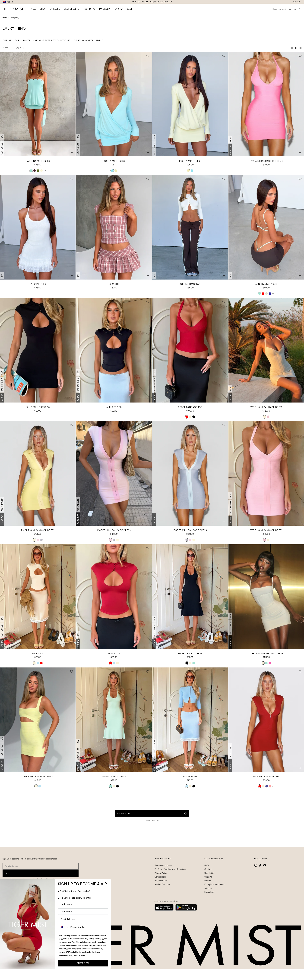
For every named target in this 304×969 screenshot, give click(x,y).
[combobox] (64, 927)
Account (297, 1)
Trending (89, 9)
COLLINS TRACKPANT (190, 284)
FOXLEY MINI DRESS (114, 161)
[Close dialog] (106, 883)
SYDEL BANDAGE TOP (190, 407)
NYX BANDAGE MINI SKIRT (266, 776)
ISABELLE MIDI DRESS (190, 653)
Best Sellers (71, 9)
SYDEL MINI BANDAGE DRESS (266, 407)
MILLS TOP (38, 653)
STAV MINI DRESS (266, 899)
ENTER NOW (83, 963)
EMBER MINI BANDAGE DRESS (37, 530)
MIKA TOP (114, 284)
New (33, 9)
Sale (130, 9)
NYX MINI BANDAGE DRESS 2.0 (266, 161)
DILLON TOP (190, 899)
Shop (43, 9)
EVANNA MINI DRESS (114, 899)
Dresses (55, 9)
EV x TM (119, 9)
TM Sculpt (105, 9)
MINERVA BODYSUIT (266, 284)
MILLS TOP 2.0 (114, 407)
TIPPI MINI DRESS (37, 284)
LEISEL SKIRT (190, 776)
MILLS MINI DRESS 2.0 (38, 407)
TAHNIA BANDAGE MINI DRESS (266, 653)
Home (5, 17)
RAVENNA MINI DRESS (38, 161)
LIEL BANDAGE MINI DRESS (38, 776)
